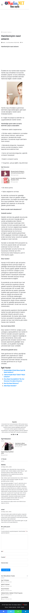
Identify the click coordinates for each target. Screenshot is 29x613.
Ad (2, 551)
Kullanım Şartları (12, 607)
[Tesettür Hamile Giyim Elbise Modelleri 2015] (5, 180)
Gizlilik (18, 607)
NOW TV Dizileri (5, 584)
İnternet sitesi (4, 562)
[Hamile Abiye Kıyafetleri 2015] (7, 446)
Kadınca (9, 32)
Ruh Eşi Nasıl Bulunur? (11, 383)
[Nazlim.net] (14, 4)
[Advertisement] (14, 20)
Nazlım (25, 604)
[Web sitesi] (12, 435)
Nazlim (3, 42)
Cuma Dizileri (4, 597)
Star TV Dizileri (5, 580)
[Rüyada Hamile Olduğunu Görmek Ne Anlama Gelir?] (5, 173)
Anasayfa (4, 32)
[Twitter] (15, 435)
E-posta (3, 557)
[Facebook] (14, 435)
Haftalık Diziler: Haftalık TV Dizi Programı (12, 593)
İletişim (22, 607)
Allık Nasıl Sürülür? (10, 386)
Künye (6, 607)
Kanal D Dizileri (5, 588)
